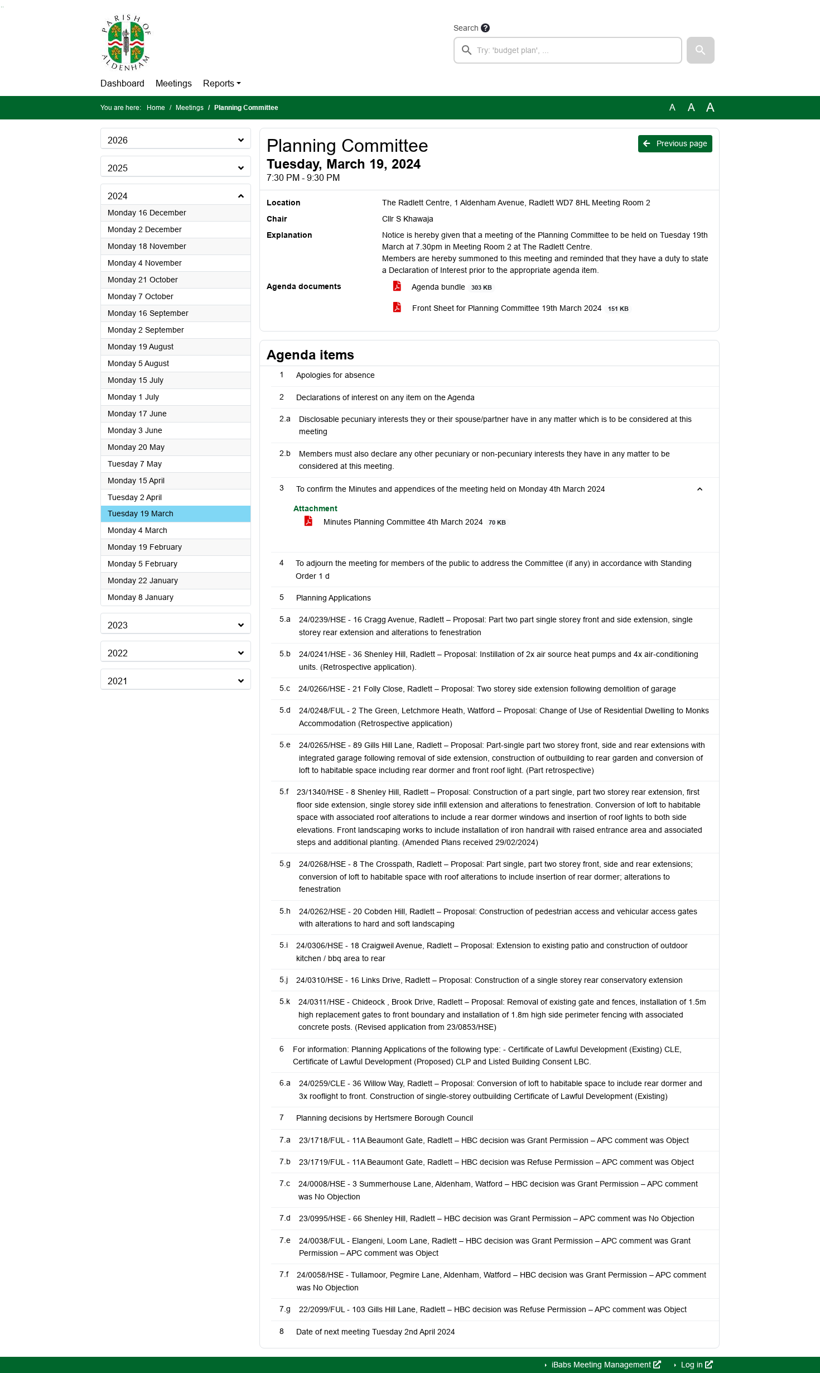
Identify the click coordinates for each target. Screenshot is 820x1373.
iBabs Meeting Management (601, 1364)
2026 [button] (118, 140)
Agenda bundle (450, 286)
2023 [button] (118, 625)
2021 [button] (118, 681)
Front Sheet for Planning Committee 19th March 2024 (519, 308)
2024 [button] (118, 196)
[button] (701, 50)
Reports (218, 83)
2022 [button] (118, 653)
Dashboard (122, 83)
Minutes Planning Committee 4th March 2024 (413, 521)
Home (156, 108)
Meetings (174, 83)
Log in (692, 1364)
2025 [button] (118, 168)
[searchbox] (568, 50)
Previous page (680, 143)
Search (466, 27)
